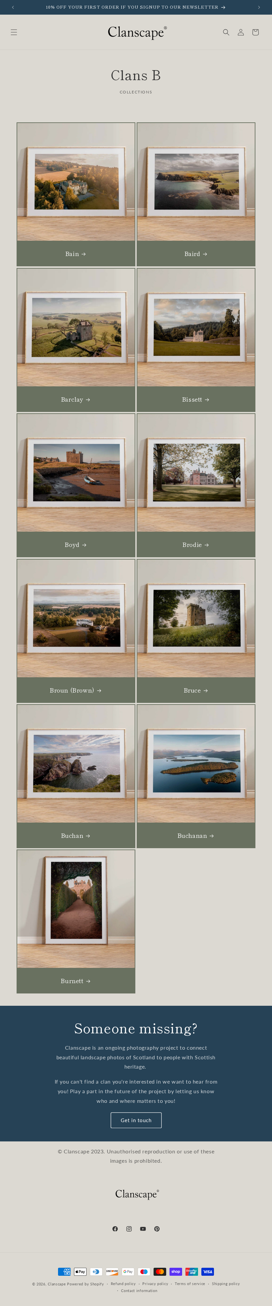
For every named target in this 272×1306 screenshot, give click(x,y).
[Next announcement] (259, 7)
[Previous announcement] (13, 7)
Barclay (72, 399)
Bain (72, 253)
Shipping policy (226, 1283)
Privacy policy (155, 1283)
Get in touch (136, 1120)
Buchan (72, 835)
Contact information (139, 1290)
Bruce (192, 690)
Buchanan (192, 835)
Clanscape (57, 1284)
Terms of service (190, 1283)
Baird (192, 253)
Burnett (72, 980)
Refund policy (123, 1283)
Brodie (192, 544)
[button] (14, 32)
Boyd (72, 544)
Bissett (192, 399)
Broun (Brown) (72, 690)
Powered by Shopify (85, 1284)
